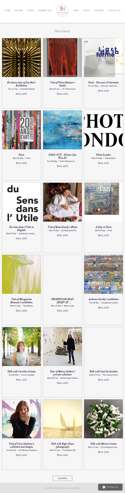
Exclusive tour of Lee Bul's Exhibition (21, 84)
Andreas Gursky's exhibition (104, 299)
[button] (30, 10)
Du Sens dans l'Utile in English (21, 229)
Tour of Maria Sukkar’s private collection (62, 373)
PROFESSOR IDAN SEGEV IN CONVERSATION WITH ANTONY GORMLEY (62, 301)
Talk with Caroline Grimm (21, 371)
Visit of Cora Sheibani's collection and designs (21, 445)
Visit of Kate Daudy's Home (62, 227)
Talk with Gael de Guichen (103, 371)
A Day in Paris (104, 227)
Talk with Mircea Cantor (103, 443)
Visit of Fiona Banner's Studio (62, 84)
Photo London (103, 154)
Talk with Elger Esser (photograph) (62, 445)
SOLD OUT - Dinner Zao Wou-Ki (62, 156)
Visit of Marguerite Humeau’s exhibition (21, 301)
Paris (21, 154)
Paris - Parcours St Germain (103, 82)
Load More (62, 478)
